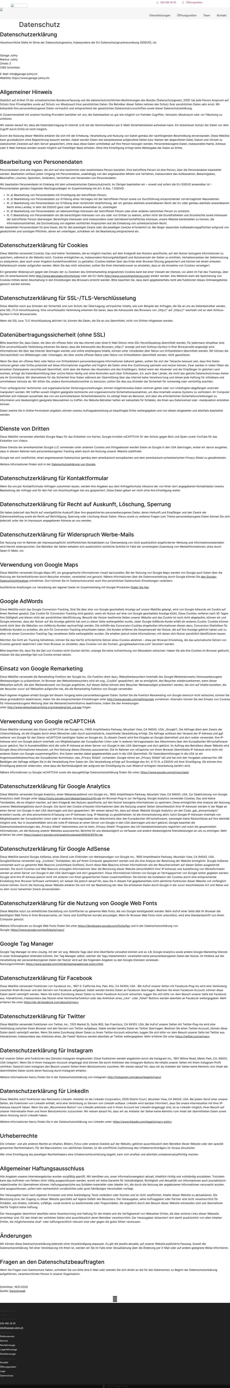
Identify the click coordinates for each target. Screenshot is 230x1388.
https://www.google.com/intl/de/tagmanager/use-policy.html (64, 964)
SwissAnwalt (17, 1291)
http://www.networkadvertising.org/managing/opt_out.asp (44, 707)
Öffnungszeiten (186, 15)
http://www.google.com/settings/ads (130, 699)
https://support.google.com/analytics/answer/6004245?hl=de (63, 834)
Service (4, 1340)
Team (206, 15)
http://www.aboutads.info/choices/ (58, 276)
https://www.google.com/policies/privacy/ (37, 930)
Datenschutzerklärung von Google (73, 464)
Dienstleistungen (159, 15)
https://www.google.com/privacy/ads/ (165, 772)
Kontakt (222, 15)
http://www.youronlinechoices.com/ (127, 276)
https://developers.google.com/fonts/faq (104, 925)
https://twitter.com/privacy (192, 1036)
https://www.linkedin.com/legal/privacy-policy (142, 1121)
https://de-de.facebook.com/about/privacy (51, 1002)
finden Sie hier (140, 587)
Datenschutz (6, 1375)
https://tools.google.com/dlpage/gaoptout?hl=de (69, 798)
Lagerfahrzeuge (8, 1349)
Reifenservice (7, 1336)
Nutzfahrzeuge (8, 1353)
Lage (2, 1371)
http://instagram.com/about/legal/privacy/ (134, 1077)
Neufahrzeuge (7, 1345)
